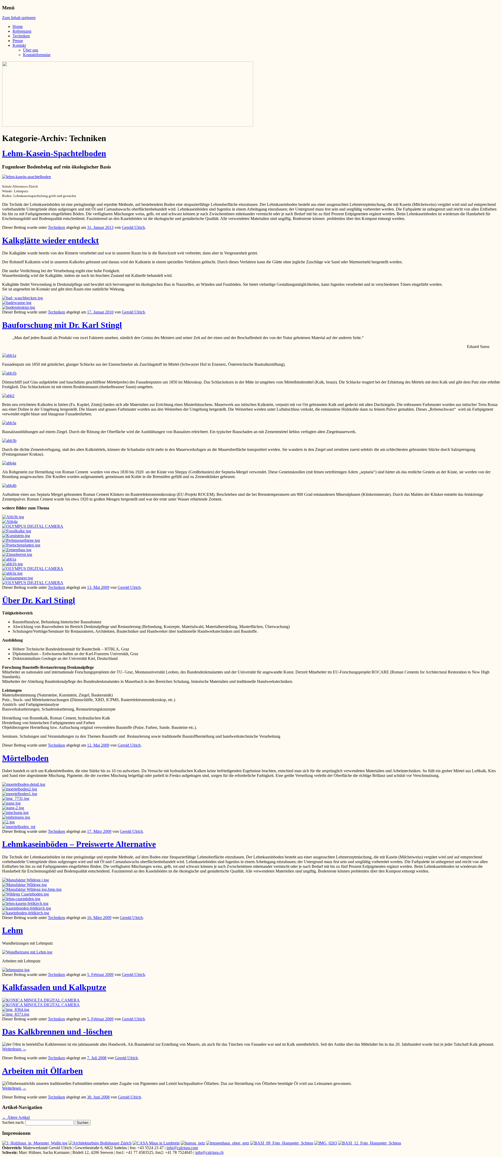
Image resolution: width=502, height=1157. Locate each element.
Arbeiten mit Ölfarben (42, 1070)
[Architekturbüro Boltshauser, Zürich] (100, 1143)
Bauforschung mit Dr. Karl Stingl (62, 325)
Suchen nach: (13, 1122)
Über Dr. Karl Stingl (38, 600)
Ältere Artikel (16, 1117)
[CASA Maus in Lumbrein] (156, 1143)
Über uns (30, 50)
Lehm (12, 930)
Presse (18, 40)
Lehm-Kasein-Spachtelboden (54, 153)
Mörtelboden (25, 758)
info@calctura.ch (209, 1152)
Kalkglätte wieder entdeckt (50, 240)
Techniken (21, 36)
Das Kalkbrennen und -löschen (57, 1031)
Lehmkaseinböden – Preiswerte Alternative (79, 844)
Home (18, 26)
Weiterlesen (14, 1049)
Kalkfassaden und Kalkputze (54, 987)
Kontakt (19, 45)
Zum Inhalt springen (19, 17)
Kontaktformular (36, 55)
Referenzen (22, 31)
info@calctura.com (182, 1148)
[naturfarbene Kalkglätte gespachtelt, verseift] (34, 1143)
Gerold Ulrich (133, 227)
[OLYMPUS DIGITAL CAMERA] (32, 582)
